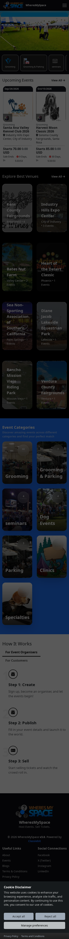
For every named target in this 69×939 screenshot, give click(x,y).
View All (57, 80)
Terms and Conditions (32, 936)
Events (6, 860)
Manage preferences (34, 925)
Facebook (44, 855)
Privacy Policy (10, 876)
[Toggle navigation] (64, 5)
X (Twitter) (44, 860)
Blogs (5, 866)
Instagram (44, 866)
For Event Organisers (21, 652)
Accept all (18, 916)
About (6, 855)
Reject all (50, 916)
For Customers (16, 660)
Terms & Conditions (14, 871)
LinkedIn (43, 871)
